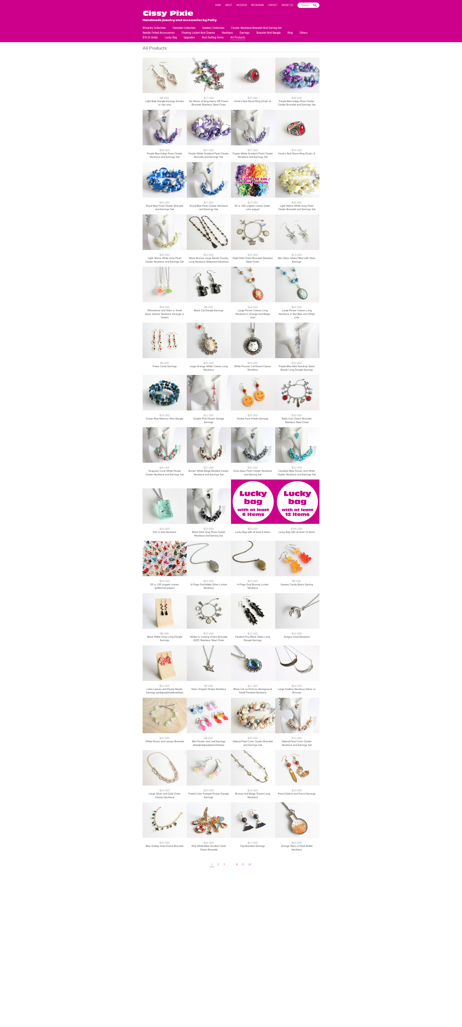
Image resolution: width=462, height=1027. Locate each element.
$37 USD (253, 150)
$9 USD (208, 685)
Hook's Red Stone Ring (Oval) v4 (252, 101)
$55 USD (253, 528)
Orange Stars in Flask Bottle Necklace (297, 848)
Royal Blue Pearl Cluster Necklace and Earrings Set (209, 207)
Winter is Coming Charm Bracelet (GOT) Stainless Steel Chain (208, 638)
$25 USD (253, 738)
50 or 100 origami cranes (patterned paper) (164, 586)
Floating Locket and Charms (198, 32)
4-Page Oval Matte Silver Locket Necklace (208, 586)
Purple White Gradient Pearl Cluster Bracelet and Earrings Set (209, 155)
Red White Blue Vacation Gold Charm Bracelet (209, 848)
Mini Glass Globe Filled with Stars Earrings (296, 260)
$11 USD (209, 415)
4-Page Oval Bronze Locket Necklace (252, 586)
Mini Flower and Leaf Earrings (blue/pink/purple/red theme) (208, 743)
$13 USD (253, 202)
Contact (273, 5)
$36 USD (165, 150)
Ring (290, 32)
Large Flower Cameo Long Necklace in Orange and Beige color (253, 314)
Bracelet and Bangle (268, 32)
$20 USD (209, 363)
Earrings (245, 32)
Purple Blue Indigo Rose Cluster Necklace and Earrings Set (164, 155)
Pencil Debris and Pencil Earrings (296, 793)
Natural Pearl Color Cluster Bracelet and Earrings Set (253, 743)
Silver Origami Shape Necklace (208, 689)
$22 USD (209, 254)
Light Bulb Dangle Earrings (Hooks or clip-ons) (164, 103)
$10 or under (150, 37)
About (228, 5)
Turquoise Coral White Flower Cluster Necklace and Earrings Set (164, 472)
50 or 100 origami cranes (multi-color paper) (253, 207)
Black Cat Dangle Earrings (208, 310)
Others (304, 32)
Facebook (241, 5)
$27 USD (209, 150)
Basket (287, 5)
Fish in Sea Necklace (164, 532)
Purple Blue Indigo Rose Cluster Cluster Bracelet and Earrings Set (296, 103)
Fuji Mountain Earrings (252, 846)
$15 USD (253, 97)
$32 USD (253, 467)
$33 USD (209, 528)
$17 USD (209, 97)
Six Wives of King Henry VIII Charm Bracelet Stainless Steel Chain (208, 103)
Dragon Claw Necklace (297, 636)
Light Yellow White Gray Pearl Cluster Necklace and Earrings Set (164, 260)
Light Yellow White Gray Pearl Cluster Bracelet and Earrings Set (296, 207)
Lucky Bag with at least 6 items (252, 532)
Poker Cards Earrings (165, 366)
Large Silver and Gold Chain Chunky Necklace (164, 795)
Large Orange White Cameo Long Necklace (209, 368)
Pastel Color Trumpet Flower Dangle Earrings (208, 795)
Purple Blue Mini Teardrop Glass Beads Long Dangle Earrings (297, 368)
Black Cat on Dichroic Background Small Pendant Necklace (253, 691)
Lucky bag (171, 37)
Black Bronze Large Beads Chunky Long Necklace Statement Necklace (209, 260)
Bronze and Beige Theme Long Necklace (252, 795)
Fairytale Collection (184, 28)
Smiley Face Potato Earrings (253, 418)
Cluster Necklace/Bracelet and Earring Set (256, 28)
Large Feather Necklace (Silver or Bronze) (297, 691)
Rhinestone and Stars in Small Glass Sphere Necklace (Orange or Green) (164, 314)
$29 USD (165, 202)
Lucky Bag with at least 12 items (297, 532)
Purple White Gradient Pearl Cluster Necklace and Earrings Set (253, 155)
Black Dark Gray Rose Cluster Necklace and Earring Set (208, 534)
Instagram (257, 5)
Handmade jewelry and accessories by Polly (180, 19)
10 (249, 864)
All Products (237, 37)
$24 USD (253, 307)
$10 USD (253, 415)
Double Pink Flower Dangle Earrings (208, 420)
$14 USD (165, 307)
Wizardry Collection (154, 28)
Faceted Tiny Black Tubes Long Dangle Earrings (252, 638)
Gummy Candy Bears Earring (297, 584)
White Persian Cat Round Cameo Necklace (252, 368)
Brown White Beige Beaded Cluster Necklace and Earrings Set (209, 472)
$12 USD (253, 581)
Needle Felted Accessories (159, 32)
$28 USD (297, 97)
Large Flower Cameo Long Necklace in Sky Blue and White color (297, 314)
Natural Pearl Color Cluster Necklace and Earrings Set (297, 743)
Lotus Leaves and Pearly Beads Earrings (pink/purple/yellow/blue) (164, 691)
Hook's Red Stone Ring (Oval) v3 (296, 153)
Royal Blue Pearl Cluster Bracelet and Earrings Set (164, 207)
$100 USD (296, 528)
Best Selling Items (213, 37)
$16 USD (253, 254)
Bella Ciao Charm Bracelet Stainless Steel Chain (296, 420)
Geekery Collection (213, 28)
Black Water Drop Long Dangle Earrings (164, 638)
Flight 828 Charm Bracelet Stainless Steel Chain (253, 260)
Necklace (227, 32)
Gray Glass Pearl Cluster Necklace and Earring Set (252, 472)
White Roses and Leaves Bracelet (164, 741)
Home (218, 5)
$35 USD (165, 467)
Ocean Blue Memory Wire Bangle (164, 418)
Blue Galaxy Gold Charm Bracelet (164, 846)
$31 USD (297, 738)
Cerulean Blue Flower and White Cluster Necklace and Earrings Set (297, 472)
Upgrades (189, 37)
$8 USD (164, 97)
